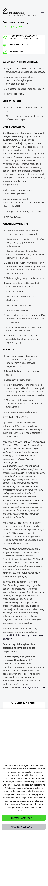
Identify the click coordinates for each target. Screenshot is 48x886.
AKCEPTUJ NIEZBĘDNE (21, 827)
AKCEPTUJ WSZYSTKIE (21, 818)
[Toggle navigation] (42, 12)
